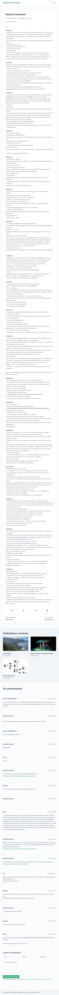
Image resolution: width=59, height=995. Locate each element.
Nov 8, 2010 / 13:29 (52, 757)
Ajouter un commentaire (10, 962)
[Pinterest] (35, 610)
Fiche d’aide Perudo (9, 676)
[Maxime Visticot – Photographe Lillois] (43, 644)
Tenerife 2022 (7, 653)
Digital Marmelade (8, 716)
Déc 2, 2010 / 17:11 (52, 798)
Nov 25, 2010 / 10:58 (51, 770)
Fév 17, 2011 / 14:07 (52, 921)
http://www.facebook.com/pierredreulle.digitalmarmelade (19, 848)
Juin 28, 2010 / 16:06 (51, 731)
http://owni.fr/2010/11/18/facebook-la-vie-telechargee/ (19, 776)
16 (30, 18)
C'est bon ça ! (23, 18)
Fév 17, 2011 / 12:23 (52, 890)
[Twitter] (24, 610)
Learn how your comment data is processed (39, 979)
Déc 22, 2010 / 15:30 (52, 858)
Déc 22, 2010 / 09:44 (51, 811)
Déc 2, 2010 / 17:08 (52, 785)
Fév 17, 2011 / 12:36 (52, 907)
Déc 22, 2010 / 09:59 (51, 839)
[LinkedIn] (47, 610)
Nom (5, 957)
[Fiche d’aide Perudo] (15, 666)
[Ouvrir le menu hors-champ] (55, 2)
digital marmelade (11, 2)
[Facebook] (12, 610)
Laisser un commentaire (11, 976)
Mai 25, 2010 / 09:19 (52, 715)
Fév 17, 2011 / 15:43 (52, 934)
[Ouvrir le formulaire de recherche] (52, 2)
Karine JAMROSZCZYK (10, 698)
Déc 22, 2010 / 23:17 (52, 873)
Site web (43, 957)
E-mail (24, 957)
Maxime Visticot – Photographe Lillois (42, 653)
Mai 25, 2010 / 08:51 (52, 698)
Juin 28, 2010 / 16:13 (52, 744)
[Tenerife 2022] (15, 644)
